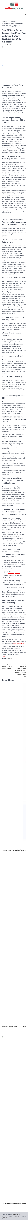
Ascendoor (16, 1216)
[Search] (25, 15)
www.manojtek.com (14, 573)
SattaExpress (16, 1214)
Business (4, 656)
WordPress (6, 1218)
